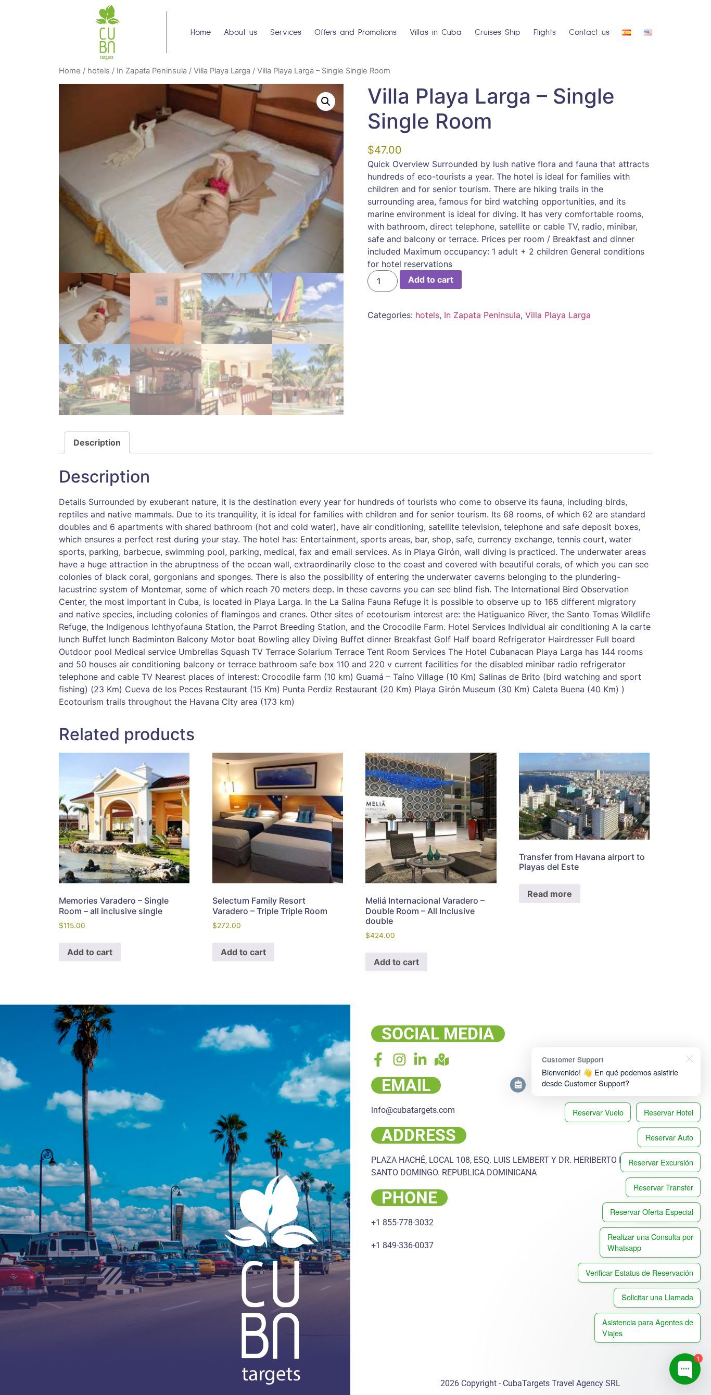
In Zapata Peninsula (152, 70)
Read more (549, 894)
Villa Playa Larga (222, 70)
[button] (325, 101)
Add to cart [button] (89, 952)
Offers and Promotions (355, 32)
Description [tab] (97, 442)
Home (201, 32)
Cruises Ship (497, 32)
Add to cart (430, 279)
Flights (545, 32)
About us (240, 32)
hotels (98, 70)
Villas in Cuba (436, 32)
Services (285, 32)
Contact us (589, 32)
